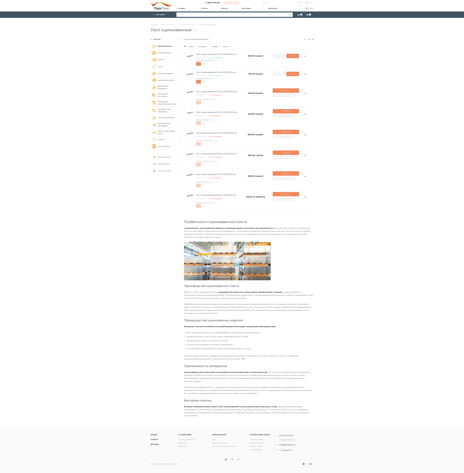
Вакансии (182, 446)
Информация (219, 435)
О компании (184, 435)
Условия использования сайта (224, 446)
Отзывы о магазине (186, 439)
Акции (154, 435)
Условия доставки (257, 443)
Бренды (155, 444)
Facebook (225, 459)
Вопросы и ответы (219, 443)
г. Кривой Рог (308, 3)
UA (267, 3)
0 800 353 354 (213, 2)
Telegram (232, 459)
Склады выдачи (256, 450)
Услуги (154, 439)
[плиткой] (305, 39)
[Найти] (290, 14)
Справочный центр (260, 435)
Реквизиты (182, 443)
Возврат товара (256, 446)
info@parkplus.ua (287, 445)
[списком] (309, 39)
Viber (238, 459)
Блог (214, 439)
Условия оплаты (256, 439)
